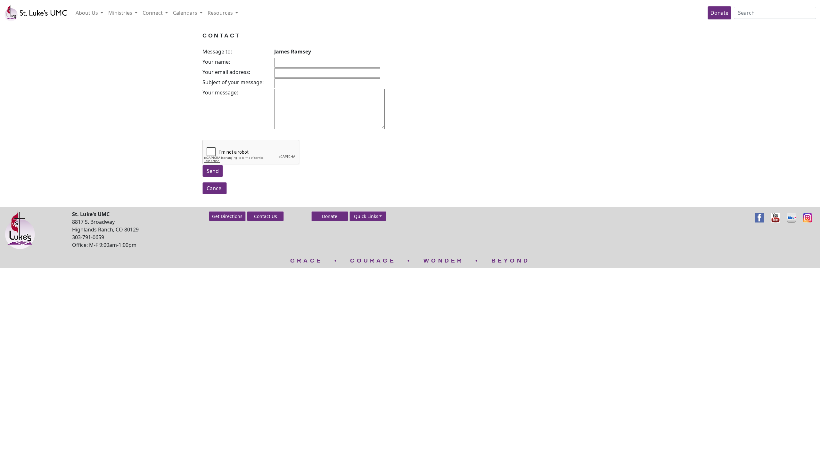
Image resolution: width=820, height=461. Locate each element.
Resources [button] (221, 12)
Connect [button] (153, 12)
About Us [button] (87, 12)
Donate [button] (329, 216)
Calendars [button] (186, 12)
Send (213, 170)
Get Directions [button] (227, 216)
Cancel (215, 188)
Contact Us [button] (265, 216)
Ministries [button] (121, 12)
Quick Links (366, 216)
